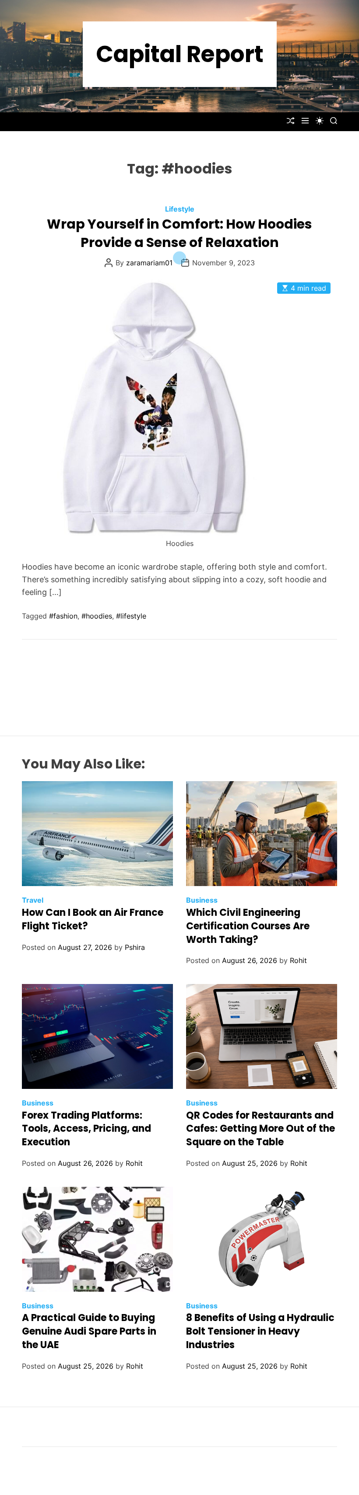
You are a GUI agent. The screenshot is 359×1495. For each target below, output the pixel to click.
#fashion (63, 616)
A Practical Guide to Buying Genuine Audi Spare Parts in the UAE (89, 1331)
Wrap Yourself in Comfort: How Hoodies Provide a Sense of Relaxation (179, 233)
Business (202, 900)
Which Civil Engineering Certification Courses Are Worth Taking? (248, 926)
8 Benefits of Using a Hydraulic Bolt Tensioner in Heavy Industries (260, 1331)
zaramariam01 (149, 262)
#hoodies (96, 616)
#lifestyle (131, 616)
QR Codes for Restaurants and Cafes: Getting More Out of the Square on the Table (260, 1129)
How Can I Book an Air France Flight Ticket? (92, 919)
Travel (32, 900)
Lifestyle (179, 209)
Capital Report (180, 54)
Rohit (298, 960)
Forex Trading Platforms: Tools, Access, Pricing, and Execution (86, 1129)
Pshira (135, 947)
